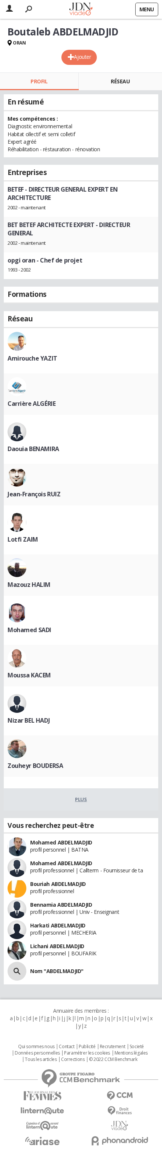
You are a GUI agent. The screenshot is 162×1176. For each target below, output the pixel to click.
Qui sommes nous (36, 1046)
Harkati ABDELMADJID (58, 925)
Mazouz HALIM (29, 584)
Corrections (72, 1059)
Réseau (120, 81)
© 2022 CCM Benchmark (113, 1059)
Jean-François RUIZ (34, 494)
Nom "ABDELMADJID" (57, 971)
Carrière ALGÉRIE (31, 403)
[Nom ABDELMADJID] (17, 971)
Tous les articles (41, 1059)
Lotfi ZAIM (23, 539)
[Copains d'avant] (42, 1125)
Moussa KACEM (29, 675)
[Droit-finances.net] (119, 1111)
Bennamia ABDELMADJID (61, 904)
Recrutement (112, 1046)
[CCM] (119, 1096)
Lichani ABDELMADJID (57, 946)
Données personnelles (37, 1053)
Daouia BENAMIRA (33, 449)
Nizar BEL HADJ (29, 720)
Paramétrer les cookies (87, 1053)
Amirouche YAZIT (32, 358)
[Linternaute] (42, 1111)
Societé (137, 1046)
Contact (66, 1046)
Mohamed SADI (29, 630)
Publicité (87, 1046)
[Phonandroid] (119, 1140)
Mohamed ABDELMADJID (61, 842)
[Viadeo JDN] (119, 1125)
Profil (39, 81)
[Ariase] (42, 1141)
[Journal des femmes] (42, 1096)
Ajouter (82, 56)
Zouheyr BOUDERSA (35, 765)
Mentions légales (131, 1053)
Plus (81, 799)
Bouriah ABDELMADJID (58, 883)
